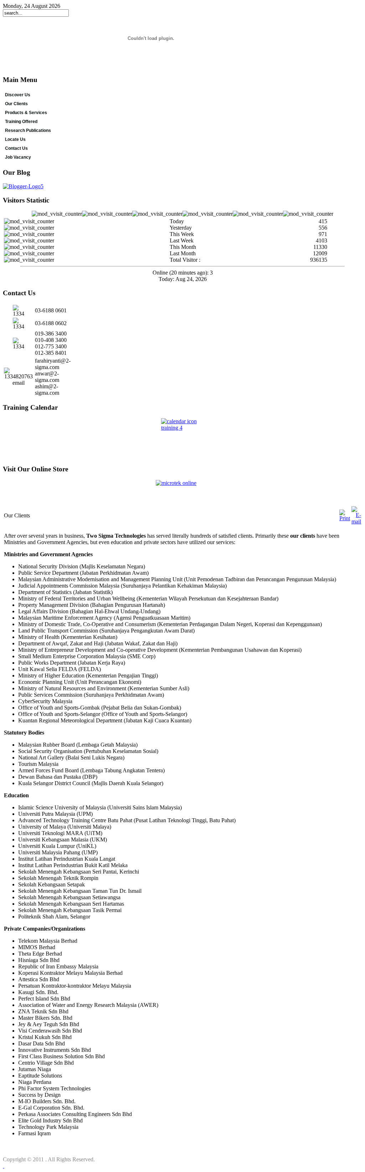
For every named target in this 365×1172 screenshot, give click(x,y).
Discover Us (17, 94)
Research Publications (28, 130)
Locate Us (15, 139)
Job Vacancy (18, 157)
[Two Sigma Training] (182, 438)
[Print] (344, 518)
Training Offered (21, 121)
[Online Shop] (182, 492)
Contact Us (16, 148)
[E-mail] (356, 521)
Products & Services (26, 112)
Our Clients (16, 103)
